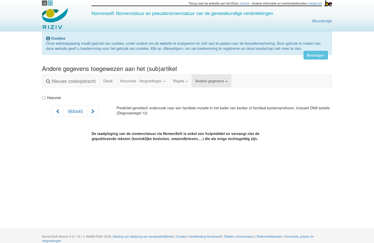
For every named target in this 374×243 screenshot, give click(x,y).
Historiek (54, 97)
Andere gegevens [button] (210, 80)
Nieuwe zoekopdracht (73, 81)
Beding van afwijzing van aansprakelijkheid (143, 236)
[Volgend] (93, 111)
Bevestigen (316, 55)
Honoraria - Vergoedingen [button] (141, 80)
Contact (181, 236)
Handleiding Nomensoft (205, 236)
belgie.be (315, 3)
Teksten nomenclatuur (239, 236)
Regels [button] (179, 80)
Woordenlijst (322, 20)
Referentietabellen (270, 236)
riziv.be (244, 3)
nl (44, 3)
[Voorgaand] (58, 111)
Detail (107, 80)
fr (50, 3)
